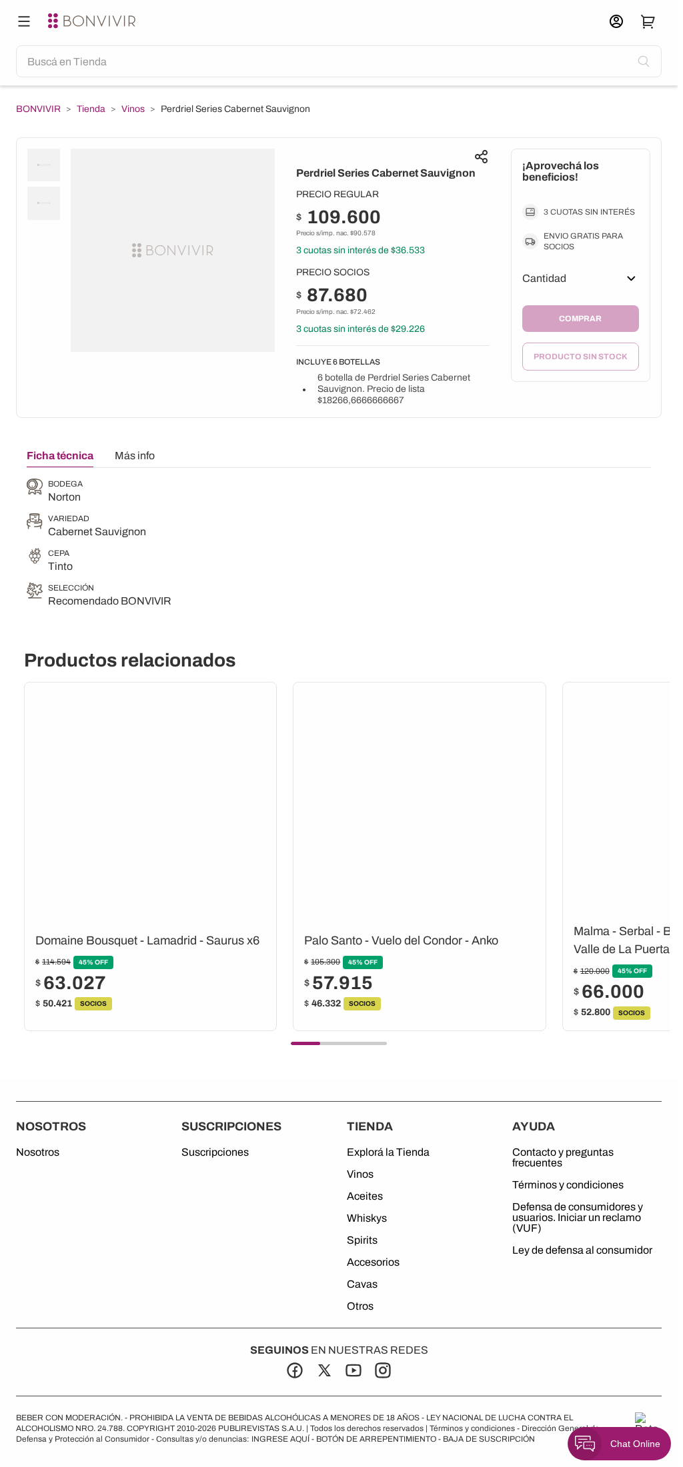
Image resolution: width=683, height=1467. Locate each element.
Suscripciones (215, 1152)
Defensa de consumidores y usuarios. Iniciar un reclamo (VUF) (577, 1218)
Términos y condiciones (568, 1185)
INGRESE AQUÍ (280, 1439)
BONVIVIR (38, 109)
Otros (360, 1306)
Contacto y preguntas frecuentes (563, 1157)
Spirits (362, 1240)
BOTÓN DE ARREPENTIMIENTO (376, 1439)
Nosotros (37, 1152)
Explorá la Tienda (388, 1152)
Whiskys (367, 1218)
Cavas (362, 1284)
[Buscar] (24, 21)
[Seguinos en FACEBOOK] (294, 1370)
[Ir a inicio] (93, 21)
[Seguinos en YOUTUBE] (353, 1370)
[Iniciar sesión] (616, 21)
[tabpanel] (99, 544)
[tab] (60, 458)
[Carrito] (648, 21)
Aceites (365, 1196)
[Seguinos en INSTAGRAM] (383, 1370)
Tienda (91, 109)
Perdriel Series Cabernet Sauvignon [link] (235, 109)
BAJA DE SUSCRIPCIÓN (489, 1439)
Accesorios (373, 1262)
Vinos (133, 109)
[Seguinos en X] (324, 1370)
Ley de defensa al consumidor (582, 1250)
